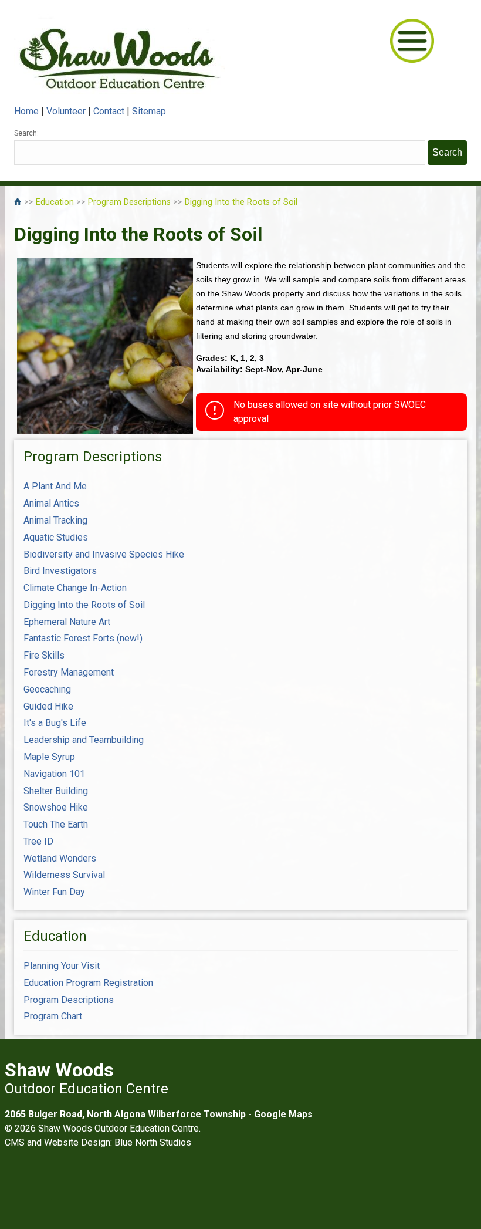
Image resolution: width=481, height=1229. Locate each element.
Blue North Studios (152, 1142)
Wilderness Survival (64, 874)
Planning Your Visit (61, 965)
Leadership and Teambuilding (83, 739)
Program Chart (52, 1016)
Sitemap (149, 111)
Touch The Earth (55, 824)
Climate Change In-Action (75, 587)
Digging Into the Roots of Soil (241, 202)
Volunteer (66, 111)
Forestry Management (68, 672)
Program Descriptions (129, 202)
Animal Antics (51, 503)
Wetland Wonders (59, 858)
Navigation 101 (54, 773)
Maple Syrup (49, 756)
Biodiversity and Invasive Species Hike (103, 554)
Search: (26, 133)
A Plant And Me (55, 486)
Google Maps (283, 1114)
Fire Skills (44, 655)
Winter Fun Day (54, 891)
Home (26, 111)
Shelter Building (55, 790)
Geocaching (47, 689)
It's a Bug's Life (54, 722)
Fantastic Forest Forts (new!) (83, 638)
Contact (108, 111)
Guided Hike (48, 706)
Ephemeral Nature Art (66, 621)
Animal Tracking (55, 520)
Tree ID (38, 841)
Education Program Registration (88, 982)
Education (55, 202)
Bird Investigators (60, 570)
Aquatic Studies (55, 537)
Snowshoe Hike (55, 807)
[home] (19, 202)
